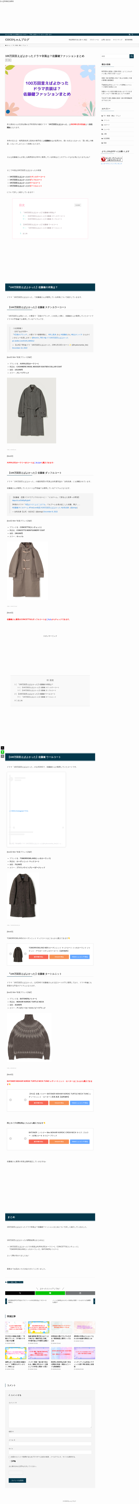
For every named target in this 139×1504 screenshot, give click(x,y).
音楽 (105, 143)
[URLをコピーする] (80, 1293)
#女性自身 (65, 508)
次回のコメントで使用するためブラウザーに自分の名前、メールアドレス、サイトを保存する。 (43, 1457)
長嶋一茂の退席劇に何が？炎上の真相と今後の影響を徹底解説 (117, 79)
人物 (105, 134)
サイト (11, 1449)
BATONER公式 (13, 1068)
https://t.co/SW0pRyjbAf (21, 500)
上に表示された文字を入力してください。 (23, 1466)
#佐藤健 (64, 334)
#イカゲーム (23, 508)
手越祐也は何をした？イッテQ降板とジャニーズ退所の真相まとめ (117, 86)
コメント (13, 1403)
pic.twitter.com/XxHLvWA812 (23, 341)
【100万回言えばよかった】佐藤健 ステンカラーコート (46, 216)
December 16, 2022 (19, 348)
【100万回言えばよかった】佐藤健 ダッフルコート (44, 219)
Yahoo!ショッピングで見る (80, 957)
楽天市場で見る (38, 957)
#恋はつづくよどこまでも (35, 504)
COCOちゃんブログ (17, 39)
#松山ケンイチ (77, 334)
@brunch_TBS (37, 338)
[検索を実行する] (131, 56)
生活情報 (106, 138)
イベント (106, 120)
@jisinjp (74, 508)
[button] (20, 1293)
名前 (11, 1431)
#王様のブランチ (20, 334)
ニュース (106, 129)
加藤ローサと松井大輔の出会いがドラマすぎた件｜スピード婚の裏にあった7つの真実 (117, 92)
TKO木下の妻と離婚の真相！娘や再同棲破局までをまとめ (117, 99)
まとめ (25, 233)
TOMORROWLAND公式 (15, 925)
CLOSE (78, 205)
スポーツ (106, 125)
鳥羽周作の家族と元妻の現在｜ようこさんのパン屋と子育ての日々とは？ (117, 72)
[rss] (129, 34)
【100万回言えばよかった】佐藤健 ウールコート (40, 224)
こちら (36, 463)
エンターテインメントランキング (111, 163)
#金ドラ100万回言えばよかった (56, 338)
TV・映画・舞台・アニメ (15, 1282)
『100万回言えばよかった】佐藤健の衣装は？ (39, 212)
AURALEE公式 (13, 449)
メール (12, 1440)
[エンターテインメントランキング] (111, 161)
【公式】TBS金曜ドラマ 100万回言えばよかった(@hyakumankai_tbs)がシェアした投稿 (39, 843)
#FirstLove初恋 (35, 508)
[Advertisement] (65, 18)
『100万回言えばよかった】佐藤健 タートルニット (44, 228)
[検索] (132, 34)
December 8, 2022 (50, 512)
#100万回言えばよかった (50, 508)
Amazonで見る (59, 957)
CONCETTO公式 (13, 606)
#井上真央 (52, 334)
